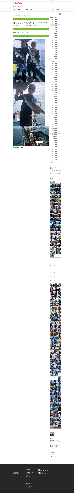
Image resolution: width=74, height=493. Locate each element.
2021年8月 (54, 126)
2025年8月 (54, 42)
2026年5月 (54, 25)
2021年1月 (54, 140)
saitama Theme (37, 492)
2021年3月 (54, 136)
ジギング (20, 15)
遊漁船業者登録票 (47, 4)
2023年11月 (54, 80)
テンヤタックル (53, 172)
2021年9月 (54, 124)
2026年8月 (54, 19)
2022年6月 (54, 107)
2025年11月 (54, 36)
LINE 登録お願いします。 (29, 472)
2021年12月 (54, 119)
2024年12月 (54, 57)
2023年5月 (54, 90)
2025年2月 (54, 54)
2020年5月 (54, 155)
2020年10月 (54, 145)
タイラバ (56, 167)
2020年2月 (54, 159)
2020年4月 (54, 157)
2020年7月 (54, 151)
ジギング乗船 (52, 176)
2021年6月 (54, 130)
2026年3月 (54, 29)
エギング (52, 441)
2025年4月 (54, 50)
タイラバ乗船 (56, 176)
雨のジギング (28, 480)
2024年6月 (54, 69)
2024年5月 (54, 71)
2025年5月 (54, 48)
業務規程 (42, 4)
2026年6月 (54, 23)
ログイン (52, 454)
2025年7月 (54, 44)
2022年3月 (54, 113)
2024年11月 (54, 59)
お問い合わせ (18, 4)
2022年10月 (54, 100)
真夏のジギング (28, 475)
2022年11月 (54, 98)
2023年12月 (54, 79)
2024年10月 (54, 61)
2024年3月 (54, 75)
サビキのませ (56, 441)
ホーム (14, 4)
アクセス (23, 4)
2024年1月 (54, 77)
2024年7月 (54, 67)
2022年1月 (54, 117)
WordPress (34, 492)
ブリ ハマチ (56, 173)
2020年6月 (54, 153)
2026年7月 (54, 21)
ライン (60, 173)
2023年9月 (54, 84)
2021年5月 (54, 132)
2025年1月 (54, 56)
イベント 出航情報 (48, 9)
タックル (52, 168)
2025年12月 (54, 35)
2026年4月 (54, 27)
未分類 (52, 178)
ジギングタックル (53, 170)
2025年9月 (54, 40)
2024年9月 (54, 63)
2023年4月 (54, 92)
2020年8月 (54, 149)
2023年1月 (54, 96)
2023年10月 (54, 82)
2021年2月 (54, 138)
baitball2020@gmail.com (18, 0)
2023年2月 (54, 94)
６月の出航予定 (28, 483)
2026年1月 (54, 33)
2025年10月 (54, 38)
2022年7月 (54, 105)
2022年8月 (54, 103)
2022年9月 (54, 101)
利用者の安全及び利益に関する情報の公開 (19, 6)
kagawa (29, 15)
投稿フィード (53, 456)
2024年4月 (54, 73)
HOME (43, 9)
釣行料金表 (31, 4)
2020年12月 (54, 142)
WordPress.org (53, 459)
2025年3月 (54, 52)
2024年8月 (54, 65)
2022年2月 (54, 115)
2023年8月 (54, 86)
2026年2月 (54, 31)
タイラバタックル (58, 170)
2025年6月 (54, 46)
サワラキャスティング (29, 486)
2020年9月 (54, 147)
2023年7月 (54, 88)
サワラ (60, 441)
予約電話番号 (28, 469)
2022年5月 (54, 109)
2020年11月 (54, 144)
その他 (52, 440)
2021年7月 (54, 128)
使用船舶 (27, 4)
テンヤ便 (52, 173)
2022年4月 (54, 111)
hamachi (26, 15)
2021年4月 (54, 134)
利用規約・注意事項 (37, 4)
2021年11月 (54, 121)
